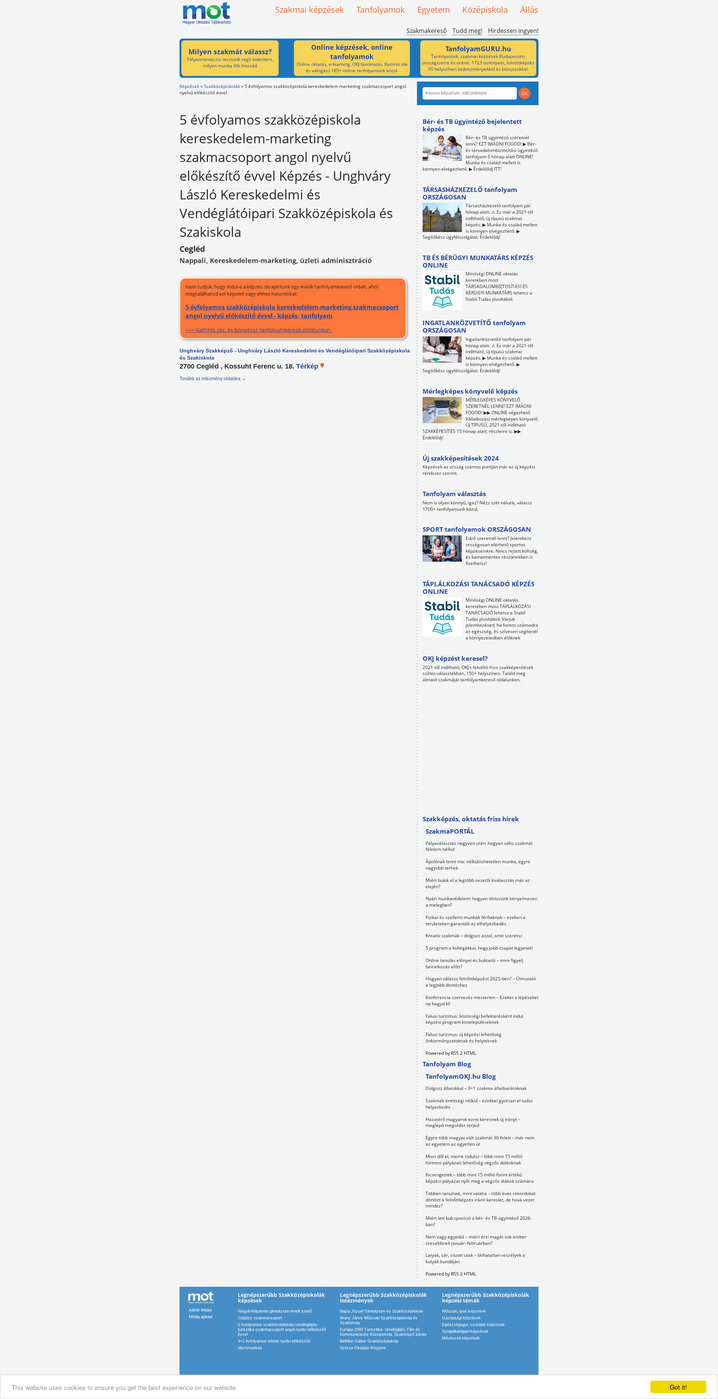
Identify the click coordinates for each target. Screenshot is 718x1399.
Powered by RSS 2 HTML (451, 1053)
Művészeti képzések (461, 1338)
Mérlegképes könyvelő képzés (470, 391)
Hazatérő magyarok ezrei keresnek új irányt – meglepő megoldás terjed (473, 1122)
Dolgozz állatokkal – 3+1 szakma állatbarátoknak (476, 1088)
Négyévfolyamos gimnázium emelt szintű (275, 1311)
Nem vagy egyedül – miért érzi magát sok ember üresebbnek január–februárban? (476, 1240)
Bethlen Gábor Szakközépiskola (369, 1341)
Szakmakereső (426, 31)
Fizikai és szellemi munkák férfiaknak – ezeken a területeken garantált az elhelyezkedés (475, 920)
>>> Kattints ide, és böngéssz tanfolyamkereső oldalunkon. (292, 318)
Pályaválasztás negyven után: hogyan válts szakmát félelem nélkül (479, 846)
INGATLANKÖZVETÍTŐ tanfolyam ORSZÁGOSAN (474, 326)
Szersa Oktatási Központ (363, 1347)
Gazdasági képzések (461, 1318)
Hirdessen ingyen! (513, 31)
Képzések (189, 86)
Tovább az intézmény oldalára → (213, 378)
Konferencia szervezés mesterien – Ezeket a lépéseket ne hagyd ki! (482, 1000)
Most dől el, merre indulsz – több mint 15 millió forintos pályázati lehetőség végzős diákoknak (474, 1159)
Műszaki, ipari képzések (464, 1311)
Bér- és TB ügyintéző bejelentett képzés (472, 125)
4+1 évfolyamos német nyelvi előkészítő (274, 1341)
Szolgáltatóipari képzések (465, 1331)
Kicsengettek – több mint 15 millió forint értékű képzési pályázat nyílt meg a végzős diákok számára (480, 1178)
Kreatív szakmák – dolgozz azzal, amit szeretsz (474, 935)
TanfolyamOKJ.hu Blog (461, 1076)
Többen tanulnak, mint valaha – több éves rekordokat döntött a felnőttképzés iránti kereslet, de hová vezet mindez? (481, 1199)
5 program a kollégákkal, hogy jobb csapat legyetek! (479, 948)
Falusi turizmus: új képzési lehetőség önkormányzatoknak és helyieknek (463, 1037)
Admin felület (200, 1310)
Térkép (308, 366)
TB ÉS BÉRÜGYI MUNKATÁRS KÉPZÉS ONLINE (478, 261)
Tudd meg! (467, 31)
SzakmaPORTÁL (450, 831)
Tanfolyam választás (454, 493)
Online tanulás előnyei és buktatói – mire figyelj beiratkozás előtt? (474, 963)
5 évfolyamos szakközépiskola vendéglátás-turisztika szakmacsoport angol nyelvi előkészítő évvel (282, 1329)
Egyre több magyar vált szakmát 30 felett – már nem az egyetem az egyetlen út (480, 1140)
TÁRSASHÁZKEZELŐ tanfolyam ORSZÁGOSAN (470, 193)
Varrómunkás (250, 1347)
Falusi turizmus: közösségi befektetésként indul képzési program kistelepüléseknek (474, 1019)
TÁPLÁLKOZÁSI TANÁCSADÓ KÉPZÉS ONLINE (478, 588)
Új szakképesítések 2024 (461, 458)
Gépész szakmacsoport (260, 1318)
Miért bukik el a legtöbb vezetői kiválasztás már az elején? (478, 883)
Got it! (678, 1387)
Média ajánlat (200, 1316)
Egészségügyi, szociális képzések (473, 1324)
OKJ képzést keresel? (455, 658)
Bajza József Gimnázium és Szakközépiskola (381, 1311)
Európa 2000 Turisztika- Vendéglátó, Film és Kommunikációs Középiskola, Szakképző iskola (383, 1332)
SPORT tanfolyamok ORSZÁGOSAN (477, 529)
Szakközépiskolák (222, 86)
